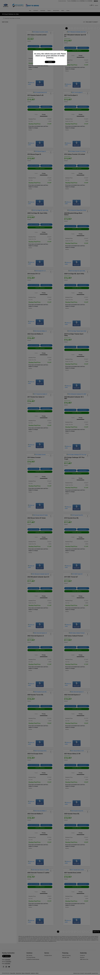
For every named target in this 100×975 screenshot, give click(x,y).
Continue (50, 61)
